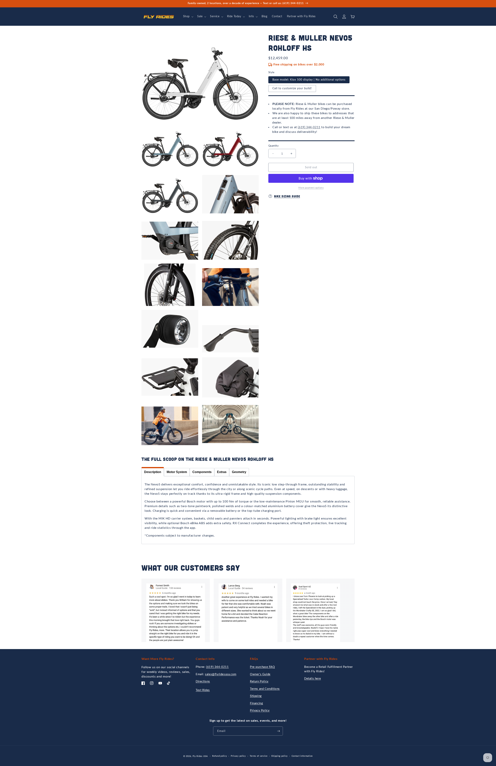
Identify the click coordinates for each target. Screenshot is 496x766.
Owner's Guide (260, 674)
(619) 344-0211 (309, 127)
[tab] (152, 471)
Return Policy (259, 681)
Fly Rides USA (200, 756)
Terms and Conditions (265, 688)
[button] (188, 16)
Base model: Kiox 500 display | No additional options (308, 79)
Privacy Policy (260, 710)
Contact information (302, 756)
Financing (256, 703)
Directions (203, 681)
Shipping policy (279, 756)
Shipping (256, 696)
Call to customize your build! (292, 88)
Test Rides (203, 690)
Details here (312, 678)
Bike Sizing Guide (287, 196)
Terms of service (259, 756)
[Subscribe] (278, 731)
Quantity (273, 146)
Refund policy (219, 756)
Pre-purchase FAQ (262, 667)
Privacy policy (238, 756)
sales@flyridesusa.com (220, 674)
